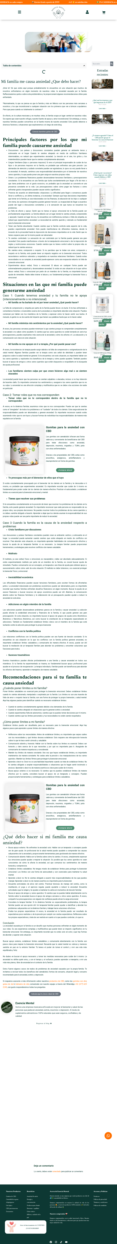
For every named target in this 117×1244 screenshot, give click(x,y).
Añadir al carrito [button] (105, 215)
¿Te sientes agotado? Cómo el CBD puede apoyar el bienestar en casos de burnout (102, 138)
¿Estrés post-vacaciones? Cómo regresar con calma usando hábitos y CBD (102, 175)
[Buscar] (111, 63)
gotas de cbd (8, 984)
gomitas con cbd (79, 981)
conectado (56, 1171)
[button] (84, 66)
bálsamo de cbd (22, 984)
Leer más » (102, 108)
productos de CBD (56, 981)
